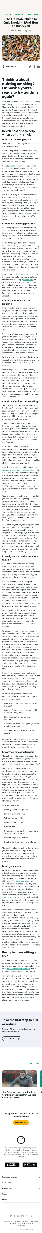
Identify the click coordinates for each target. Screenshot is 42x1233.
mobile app (28, 280)
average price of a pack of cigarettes (18, 470)
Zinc (23, 1225)
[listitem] (19, 1084)
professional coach (22, 881)
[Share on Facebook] (34, 66)
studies (14, 166)
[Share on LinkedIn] (38, 66)
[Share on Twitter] (30, 66)
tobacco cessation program (18, 969)
